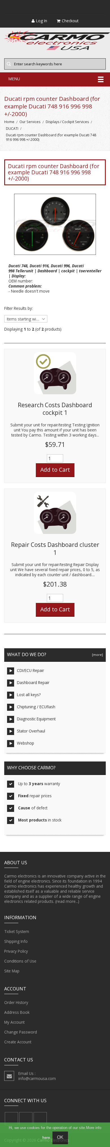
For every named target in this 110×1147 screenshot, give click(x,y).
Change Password (20, 1032)
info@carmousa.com (37, 1078)
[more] (96, 654)
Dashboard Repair (33, 682)
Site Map (11, 971)
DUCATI (12, 128)
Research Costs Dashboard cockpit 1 (55, 409)
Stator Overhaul (31, 731)
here (46, 1137)
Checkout (70, 20)
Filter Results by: (18, 308)
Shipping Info (16, 941)
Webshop (25, 743)
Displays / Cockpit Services (67, 121)
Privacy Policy (16, 951)
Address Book (17, 1012)
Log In (41, 20)
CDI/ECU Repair (30, 670)
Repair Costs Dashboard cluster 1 (55, 548)
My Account (14, 1022)
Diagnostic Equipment (36, 718)
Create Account (17, 1041)
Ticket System (16, 931)
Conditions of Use (20, 961)
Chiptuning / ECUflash (36, 706)
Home (9, 121)
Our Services (29, 121)
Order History (16, 1002)
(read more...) (67, 901)
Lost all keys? (29, 694)
